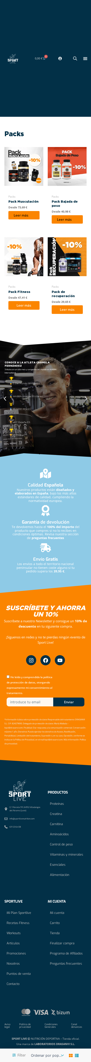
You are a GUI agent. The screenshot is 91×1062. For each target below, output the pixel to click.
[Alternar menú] (85, 58)
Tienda (55, 933)
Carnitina (56, 824)
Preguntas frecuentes (66, 963)
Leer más (21, 215)
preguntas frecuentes (48, 538)
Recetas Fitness (18, 923)
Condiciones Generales (51, 1026)
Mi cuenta (57, 913)
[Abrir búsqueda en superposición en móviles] (75, 58)
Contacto (13, 984)
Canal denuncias (76, 1026)
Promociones (16, 953)
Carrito (55, 923)
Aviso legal (7, 1026)
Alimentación (59, 875)
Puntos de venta (19, 973)
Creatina (56, 814)
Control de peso (61, 844)
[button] (5, 398)
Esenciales (57, 864)
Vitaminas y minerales (66, 854)
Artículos (13, 943)
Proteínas (57, 804)
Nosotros (13, 963)
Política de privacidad (25, 1026)
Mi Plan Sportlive (19, 913)
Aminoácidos (59, 834)
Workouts (14, 933)
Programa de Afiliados (66, 953)
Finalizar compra (62, 943)
